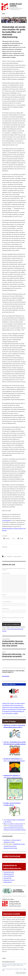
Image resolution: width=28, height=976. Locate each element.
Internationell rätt (7, 878)
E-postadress (6, 601)
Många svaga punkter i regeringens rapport (13, 823)
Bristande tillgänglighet (9, 872)
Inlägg (4, 958)
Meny (3, 13)
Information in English (11, 913)
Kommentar (6, 573)
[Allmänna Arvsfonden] (13, 890)
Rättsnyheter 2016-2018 (9, 880)
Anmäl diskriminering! (8, 961)
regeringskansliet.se (6, 520)
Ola (5, 556)
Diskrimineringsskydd (9, 874)
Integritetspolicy (5, 676)
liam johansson (7, 840)
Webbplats (5, 608)
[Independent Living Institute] (11, 903)
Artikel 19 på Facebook (11, 856)
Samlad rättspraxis (8, 882)
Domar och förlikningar (9, 876)
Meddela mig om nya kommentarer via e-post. (13, 617)
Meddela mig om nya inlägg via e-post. (11, 621)
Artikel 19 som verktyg (16, 5)
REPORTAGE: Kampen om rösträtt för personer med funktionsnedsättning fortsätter (14, 846)
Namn (4, 594)
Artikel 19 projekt (17, 556)
